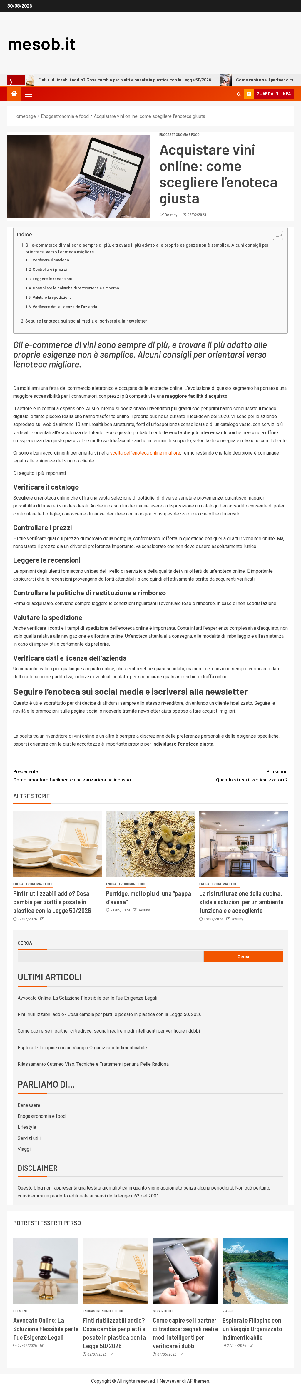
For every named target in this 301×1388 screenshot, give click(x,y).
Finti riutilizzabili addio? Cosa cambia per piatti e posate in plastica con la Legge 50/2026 (52, 901)
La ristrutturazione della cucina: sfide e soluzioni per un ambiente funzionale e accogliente (241, 901)
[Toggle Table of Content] (275, 235)
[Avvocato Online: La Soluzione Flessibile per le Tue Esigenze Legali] (45, 1271)
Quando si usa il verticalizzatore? (252, 775)
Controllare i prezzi (50, 269)
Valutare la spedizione (52, 297)
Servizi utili (29, 1138)
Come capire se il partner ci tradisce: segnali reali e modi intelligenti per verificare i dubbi (109, 1031)
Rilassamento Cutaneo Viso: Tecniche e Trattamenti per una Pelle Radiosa (93, 1064)
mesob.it (41, 43)
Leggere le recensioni (52, 279)
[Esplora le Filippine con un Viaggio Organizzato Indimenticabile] (255, 1271)
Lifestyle (27, 1127)
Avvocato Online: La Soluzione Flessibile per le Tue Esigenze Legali (87, 998)
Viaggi (24, 1149)
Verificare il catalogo (51, 260)
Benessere (29, 1105)
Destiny (171, 215)
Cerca (25, 943)
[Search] (239, 94)
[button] (28, 94)
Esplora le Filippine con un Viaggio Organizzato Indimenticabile (82, 1047)
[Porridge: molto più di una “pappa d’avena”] (150, 844)
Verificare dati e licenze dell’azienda (65, 307)
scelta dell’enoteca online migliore (145, 453)
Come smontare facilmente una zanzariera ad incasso (72, 775)
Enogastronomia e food (179, 134)
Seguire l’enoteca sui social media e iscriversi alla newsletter (86, 321)
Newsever (170, 1381)
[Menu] (28, 94)
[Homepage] (14, 94)
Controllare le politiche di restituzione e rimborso (76, 288)
